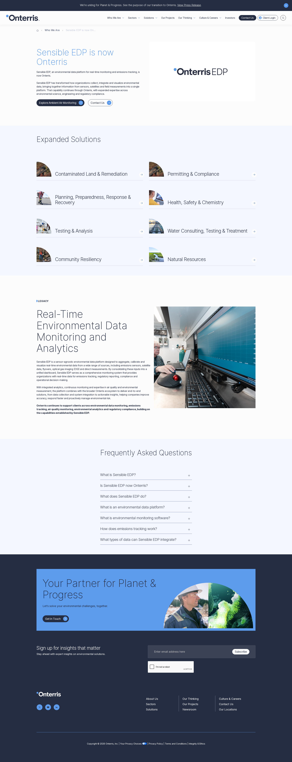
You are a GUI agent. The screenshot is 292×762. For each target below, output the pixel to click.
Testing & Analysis (74, 231)
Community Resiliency (78, 259)
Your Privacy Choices (131, 743)
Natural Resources (187, 259)
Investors (230, 17)
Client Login (269, 17)
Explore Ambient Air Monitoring (57, 102)
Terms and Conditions (176, 743)
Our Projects (168, 17)
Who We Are (52, 30)
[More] (123, 18)
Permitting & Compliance (193, 174)
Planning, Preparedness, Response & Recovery (93, 199)
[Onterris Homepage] (37, 30)
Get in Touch (53, 618)
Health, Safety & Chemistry (196, 202)
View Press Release (189, 5)
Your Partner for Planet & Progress (99, 589)
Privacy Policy (156, 743)
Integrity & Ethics (197, 743)
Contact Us (247, 17)
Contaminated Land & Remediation (91, 174)
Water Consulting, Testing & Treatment (207, 231)
